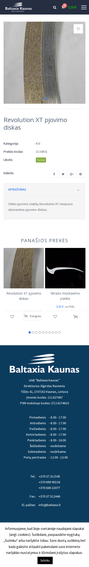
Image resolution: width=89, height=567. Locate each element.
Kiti (38, 143)
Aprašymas (17, 189)
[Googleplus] (71, 174)
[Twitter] (63, 174)
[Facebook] (54, 174)
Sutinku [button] (45, 560)
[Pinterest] (80, 174)
